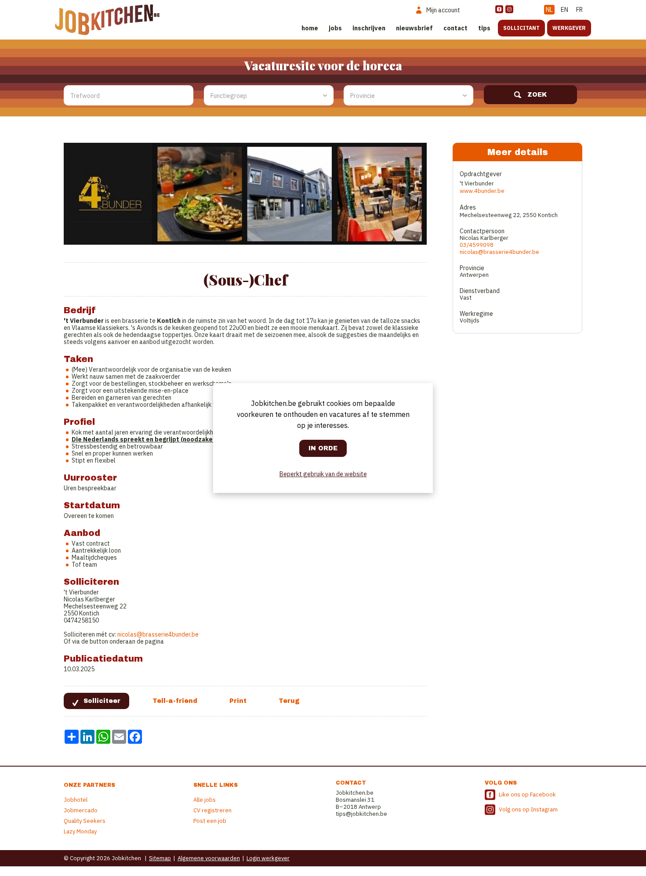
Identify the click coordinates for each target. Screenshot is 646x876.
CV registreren (212, 810)
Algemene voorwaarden (209, 858)
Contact (455, 28)
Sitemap (160, 858)
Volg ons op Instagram (528, 809)
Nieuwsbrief (414, 28)
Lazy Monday (80, 831)
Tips (484, 28)
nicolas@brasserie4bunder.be (158, 634)
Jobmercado (81, 810)
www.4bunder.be (482, 191)
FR (579, 10)
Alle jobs (204, 800)
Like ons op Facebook (527, 794)
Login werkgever (268, 858)
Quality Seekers (84, 821)
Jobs (335, 28)
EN (564, 10)
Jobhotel (75, 800)
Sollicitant (521, 28)
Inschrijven (368, 28)
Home (309, 28)
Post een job (209, 821)
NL (549, 10)
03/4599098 (477, 245)
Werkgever (569, 28)
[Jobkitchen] (107, 19)
